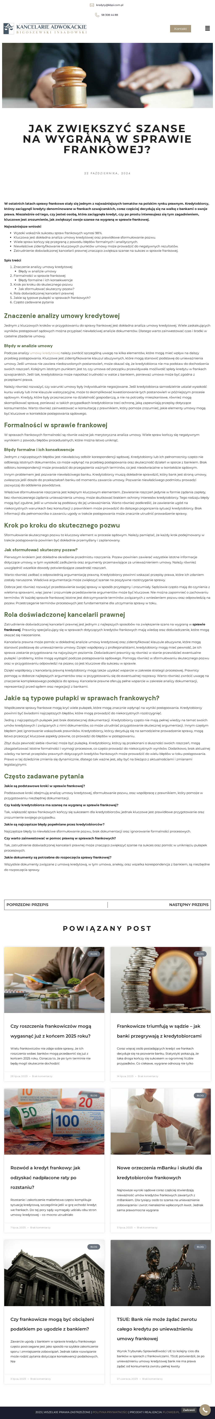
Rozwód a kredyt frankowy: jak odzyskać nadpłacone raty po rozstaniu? (45, 1177)
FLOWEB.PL (171, 1412)
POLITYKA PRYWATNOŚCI (110, 1412)
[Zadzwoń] (205, 1410)
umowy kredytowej (44, 353)
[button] (207, 28)
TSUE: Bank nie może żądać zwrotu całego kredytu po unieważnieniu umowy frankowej (157, 1329)
